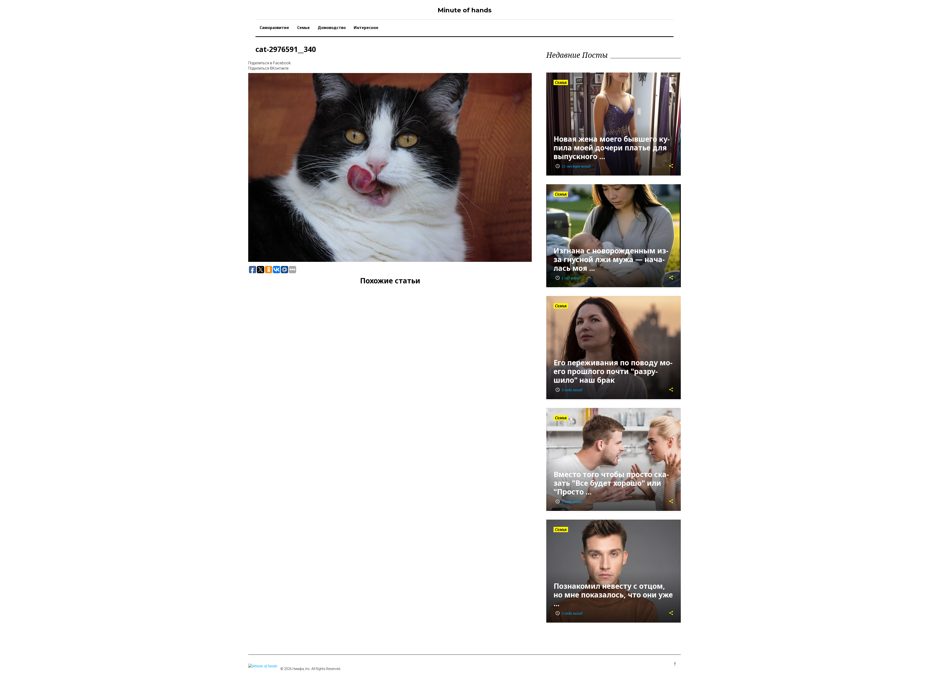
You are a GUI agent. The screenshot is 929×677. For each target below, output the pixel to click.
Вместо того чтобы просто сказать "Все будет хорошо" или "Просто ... (611, 483)
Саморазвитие (274, 27)
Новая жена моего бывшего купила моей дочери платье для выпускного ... (612, 147)
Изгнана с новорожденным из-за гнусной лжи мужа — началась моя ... (611, 259)
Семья (303, 27)
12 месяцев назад (572, 166)
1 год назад (567, 278)
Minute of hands (465, 10)
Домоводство (332, 27)
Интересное (366, 27)
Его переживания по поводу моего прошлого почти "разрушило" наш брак (613, 371)
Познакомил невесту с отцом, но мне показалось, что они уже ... (613, 594)
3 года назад (568, 390)
